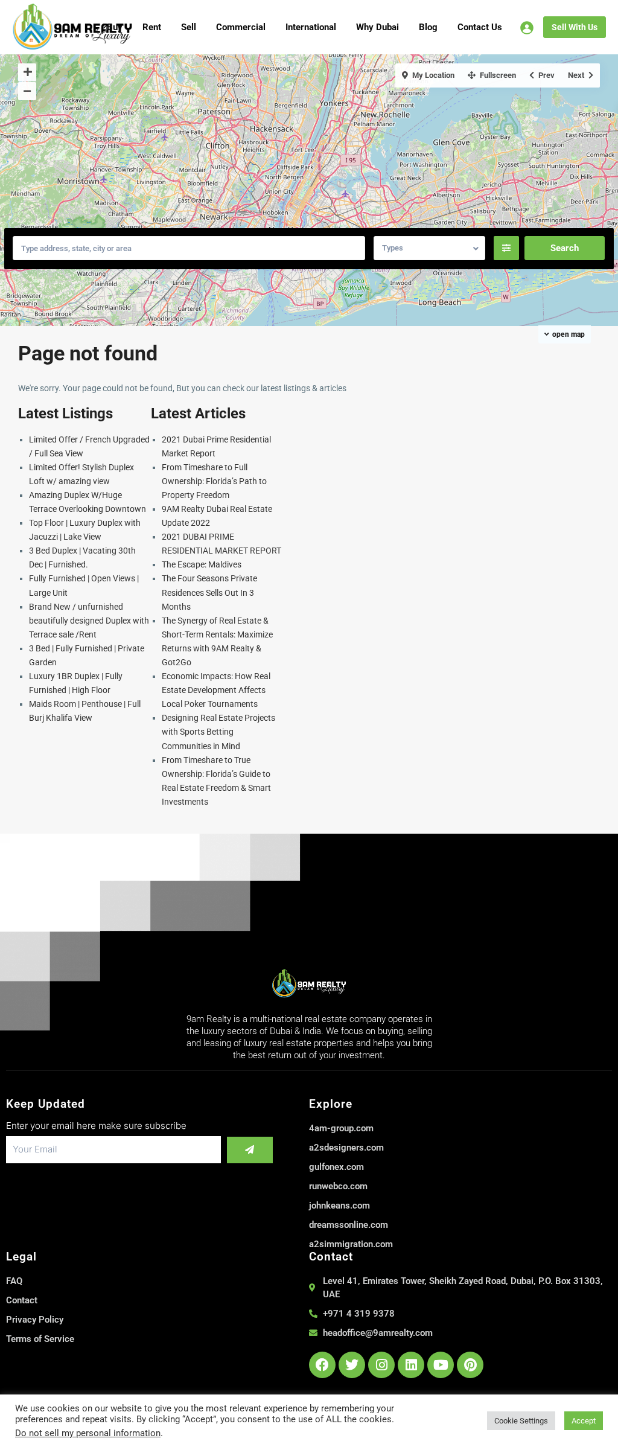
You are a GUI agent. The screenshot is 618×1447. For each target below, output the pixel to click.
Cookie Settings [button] (521, 1420)
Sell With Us (574, 27)
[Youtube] (440, 1365)
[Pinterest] (470, 1365)
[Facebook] (322, 1365)
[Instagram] (381, 1365)
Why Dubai (377, 27)
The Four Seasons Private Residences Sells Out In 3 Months (209, 592)
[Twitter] (352, 1365)
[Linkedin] (411, 1365)
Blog (428, 27)
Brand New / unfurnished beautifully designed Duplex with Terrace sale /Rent (89, 620)
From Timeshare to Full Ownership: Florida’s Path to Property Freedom (214, 481)
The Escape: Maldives (201, 564)
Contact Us (479, 27)
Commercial (241, 27)
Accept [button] (584, 1420)
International (310, 27)
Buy (115, 27)
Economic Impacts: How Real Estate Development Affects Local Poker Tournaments (216, 690)
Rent (151, 27)
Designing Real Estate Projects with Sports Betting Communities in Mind (218, 731)
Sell (188, 27)
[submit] (250, 1150)
